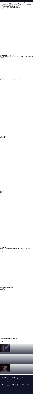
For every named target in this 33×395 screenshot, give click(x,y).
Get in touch (28, 384)
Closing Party (8, 381)
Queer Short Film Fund (28, 377)
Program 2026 (8, 377)
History (17, 377)
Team (17, 378)
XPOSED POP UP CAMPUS (8, 380)
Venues (7, 378)
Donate (17, 384)
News (7, 384)
